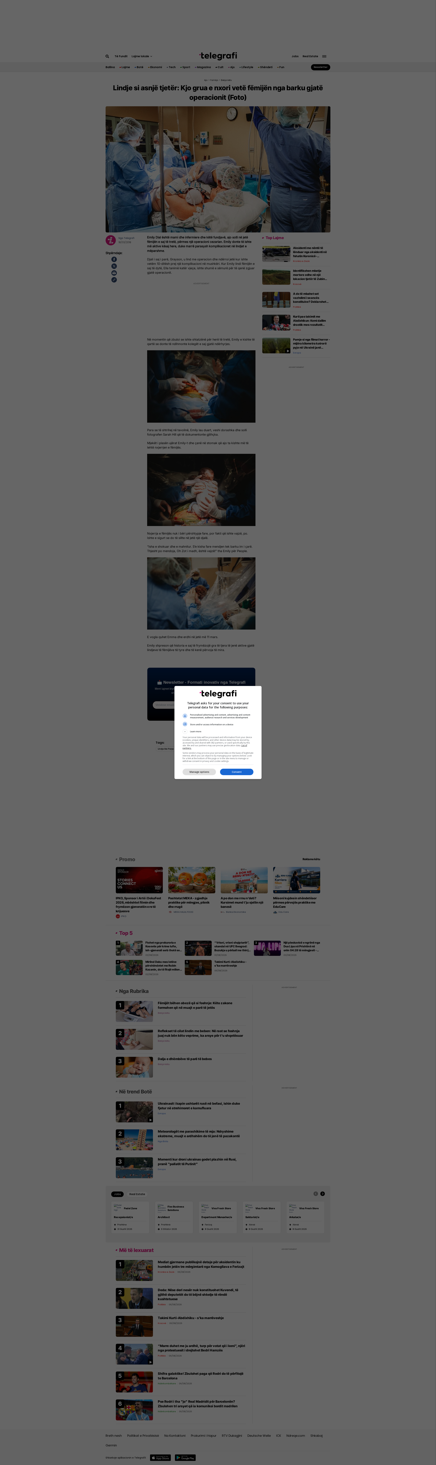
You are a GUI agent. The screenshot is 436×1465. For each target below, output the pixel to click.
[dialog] (218, 732)
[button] (218, 731)
